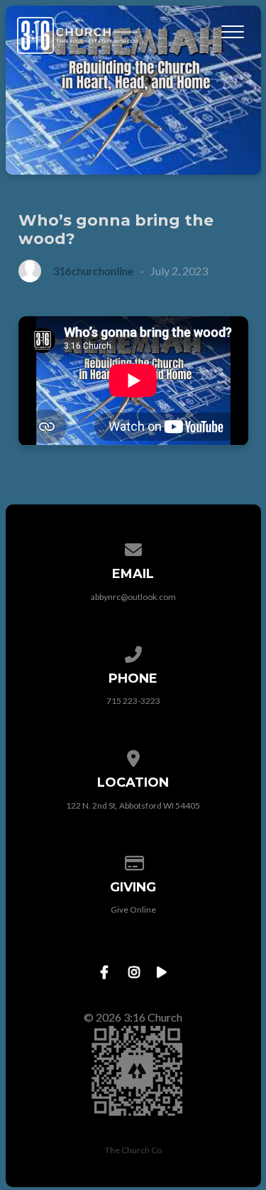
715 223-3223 (133, 700)
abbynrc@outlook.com (133, 596)
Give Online (133, 909)
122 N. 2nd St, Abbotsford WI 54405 (133, 805)
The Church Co (133, 1150)
